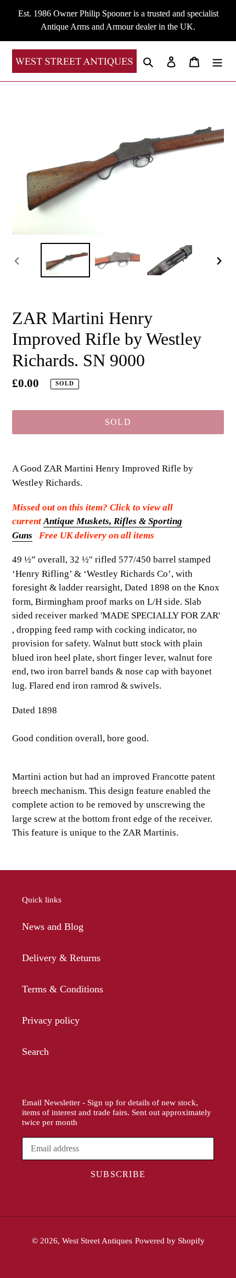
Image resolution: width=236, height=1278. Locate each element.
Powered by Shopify (170, 1240)
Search (35, 1051)
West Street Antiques (97, 1240)
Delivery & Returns (61, 957)
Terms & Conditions (62, 989)
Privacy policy (51, 1020)
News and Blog (52, 926)
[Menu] (217, 61)
